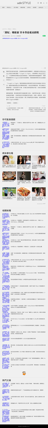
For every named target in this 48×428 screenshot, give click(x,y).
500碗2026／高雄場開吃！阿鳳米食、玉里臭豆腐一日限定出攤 (26, 246)
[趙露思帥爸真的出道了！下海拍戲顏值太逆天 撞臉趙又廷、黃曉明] (6, 391)
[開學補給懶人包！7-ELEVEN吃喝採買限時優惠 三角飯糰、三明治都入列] (6, 327)
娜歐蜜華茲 (9, 102)
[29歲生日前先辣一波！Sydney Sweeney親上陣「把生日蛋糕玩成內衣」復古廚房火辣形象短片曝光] (6, 144)
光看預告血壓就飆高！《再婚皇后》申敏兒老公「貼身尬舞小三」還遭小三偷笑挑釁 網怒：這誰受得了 (23, 167)
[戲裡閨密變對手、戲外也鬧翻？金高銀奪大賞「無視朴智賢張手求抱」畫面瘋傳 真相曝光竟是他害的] (6, 418)
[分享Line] (3, 76)
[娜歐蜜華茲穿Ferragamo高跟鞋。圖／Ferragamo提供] (24, 52)
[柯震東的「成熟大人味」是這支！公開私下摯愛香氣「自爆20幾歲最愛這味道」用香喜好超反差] (6, 333)
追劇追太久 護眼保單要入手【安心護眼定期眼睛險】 (39, 182)
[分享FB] (3, 71)
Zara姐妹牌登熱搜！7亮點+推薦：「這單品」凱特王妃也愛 (24, 183)
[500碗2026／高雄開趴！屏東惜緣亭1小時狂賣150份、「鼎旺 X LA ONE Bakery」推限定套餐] (6, 222)
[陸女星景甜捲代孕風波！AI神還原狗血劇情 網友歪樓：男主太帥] (6, 281)
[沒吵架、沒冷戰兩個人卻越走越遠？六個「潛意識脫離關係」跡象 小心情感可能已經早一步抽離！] (6, 360)
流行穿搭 (16, 7)
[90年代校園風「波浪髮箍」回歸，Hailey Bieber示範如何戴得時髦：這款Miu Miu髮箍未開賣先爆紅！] (6, 307)
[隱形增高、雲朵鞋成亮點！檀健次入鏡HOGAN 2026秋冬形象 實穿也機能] (6, 346)
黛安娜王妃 (15, 102)
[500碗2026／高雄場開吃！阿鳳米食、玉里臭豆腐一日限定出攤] (6, 248)
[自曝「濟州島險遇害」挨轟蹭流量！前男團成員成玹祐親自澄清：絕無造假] (6, 137)
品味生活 (41, 7)
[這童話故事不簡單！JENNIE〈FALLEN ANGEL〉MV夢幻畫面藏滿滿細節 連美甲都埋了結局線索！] (6, 131)
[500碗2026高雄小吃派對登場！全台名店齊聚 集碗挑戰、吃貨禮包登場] (6, 366)
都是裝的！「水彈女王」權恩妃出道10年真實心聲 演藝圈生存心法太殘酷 (39, 199)
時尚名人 (9, 7)
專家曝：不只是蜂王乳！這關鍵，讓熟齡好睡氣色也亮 (9, 166)
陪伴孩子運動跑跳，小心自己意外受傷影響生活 (9, 198)
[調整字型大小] (3, 84)
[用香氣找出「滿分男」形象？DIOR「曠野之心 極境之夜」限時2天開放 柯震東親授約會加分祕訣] (6, 314)
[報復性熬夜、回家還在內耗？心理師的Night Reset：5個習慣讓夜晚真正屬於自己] (6, 268)
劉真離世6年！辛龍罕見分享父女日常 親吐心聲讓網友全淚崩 (26, 403)
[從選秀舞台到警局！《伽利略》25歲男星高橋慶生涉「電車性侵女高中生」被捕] (6, 300)
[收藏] (3, 80)
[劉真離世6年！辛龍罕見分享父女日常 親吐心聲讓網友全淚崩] (6, 405)
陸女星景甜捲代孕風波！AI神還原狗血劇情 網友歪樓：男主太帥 (26, 279)
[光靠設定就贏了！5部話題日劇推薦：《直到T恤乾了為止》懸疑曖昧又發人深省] (6, 287)
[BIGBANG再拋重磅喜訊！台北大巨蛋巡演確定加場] (6, 340)
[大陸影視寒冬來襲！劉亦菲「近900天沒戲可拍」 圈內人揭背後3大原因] (6, 398)
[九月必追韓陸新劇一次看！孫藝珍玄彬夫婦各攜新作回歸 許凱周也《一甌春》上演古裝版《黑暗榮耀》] (6, 294)
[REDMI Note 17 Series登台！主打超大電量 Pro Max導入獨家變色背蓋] (6, 320)
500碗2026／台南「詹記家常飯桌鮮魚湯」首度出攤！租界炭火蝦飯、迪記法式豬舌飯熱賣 (24, 199)
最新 (3, 7)
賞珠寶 (34, 7)
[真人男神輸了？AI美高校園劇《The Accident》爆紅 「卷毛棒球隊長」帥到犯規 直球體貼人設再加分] (6, 274)
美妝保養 (22, 7)
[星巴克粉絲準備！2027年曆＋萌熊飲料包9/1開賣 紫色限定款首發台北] (6, 353)
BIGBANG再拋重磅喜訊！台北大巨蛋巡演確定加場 (23, 338)
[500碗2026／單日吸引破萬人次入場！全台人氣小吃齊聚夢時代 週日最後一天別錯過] (6, 215)
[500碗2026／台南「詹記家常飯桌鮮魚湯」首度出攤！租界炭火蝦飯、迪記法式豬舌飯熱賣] (6, 241)
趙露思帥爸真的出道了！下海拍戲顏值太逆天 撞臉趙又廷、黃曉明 (27, 390)
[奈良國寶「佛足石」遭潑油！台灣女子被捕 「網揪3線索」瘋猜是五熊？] (6, 385)
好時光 (29, 7)
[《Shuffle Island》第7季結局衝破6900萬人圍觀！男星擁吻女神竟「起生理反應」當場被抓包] (6, 411)
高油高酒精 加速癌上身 (8, 181)
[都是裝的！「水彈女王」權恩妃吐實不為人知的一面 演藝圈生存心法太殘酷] (6, 124)
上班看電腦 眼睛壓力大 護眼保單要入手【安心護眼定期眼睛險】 (38, 167)
